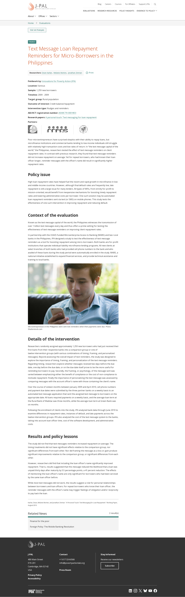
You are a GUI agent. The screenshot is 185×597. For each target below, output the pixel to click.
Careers (108, 4)
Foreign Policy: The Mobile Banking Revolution (52, 526)
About (31, 16)
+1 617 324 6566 (67, 559)
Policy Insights (126, 11)
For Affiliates (130, 4)
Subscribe (110, 565)
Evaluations (89, 11)
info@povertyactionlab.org (72, 563)
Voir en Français (37, 30)
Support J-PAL (144, 4)
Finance (32, 42)
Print (91, 72)
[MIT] (36, 591)
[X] (140, 590)
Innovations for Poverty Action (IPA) (59, 81)
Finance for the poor (39, 521)
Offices (42, 16)
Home (31, 23)
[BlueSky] (145, 590)
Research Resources (107, 11)
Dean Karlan (47, 73)
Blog (99, 4)
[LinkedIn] (130, 590)
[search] (155, 4)
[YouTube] (150, 590)
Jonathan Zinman (75, 73)
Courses (118, 4)
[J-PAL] (42, 6)
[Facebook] (155, 590)
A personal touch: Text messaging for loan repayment (71, 117)
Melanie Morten (59, 73)
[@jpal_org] (135, 590)
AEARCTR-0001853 (67, 112)
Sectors (53, 16)
